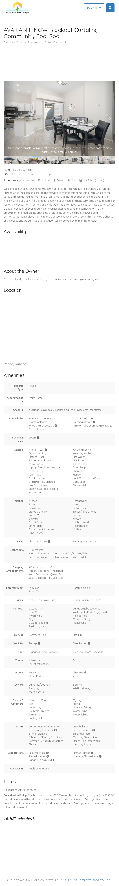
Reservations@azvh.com (96, 880)
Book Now (94, 7)
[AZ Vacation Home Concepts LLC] (32, 8)
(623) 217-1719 (69, 880)
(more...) (99, 180)
